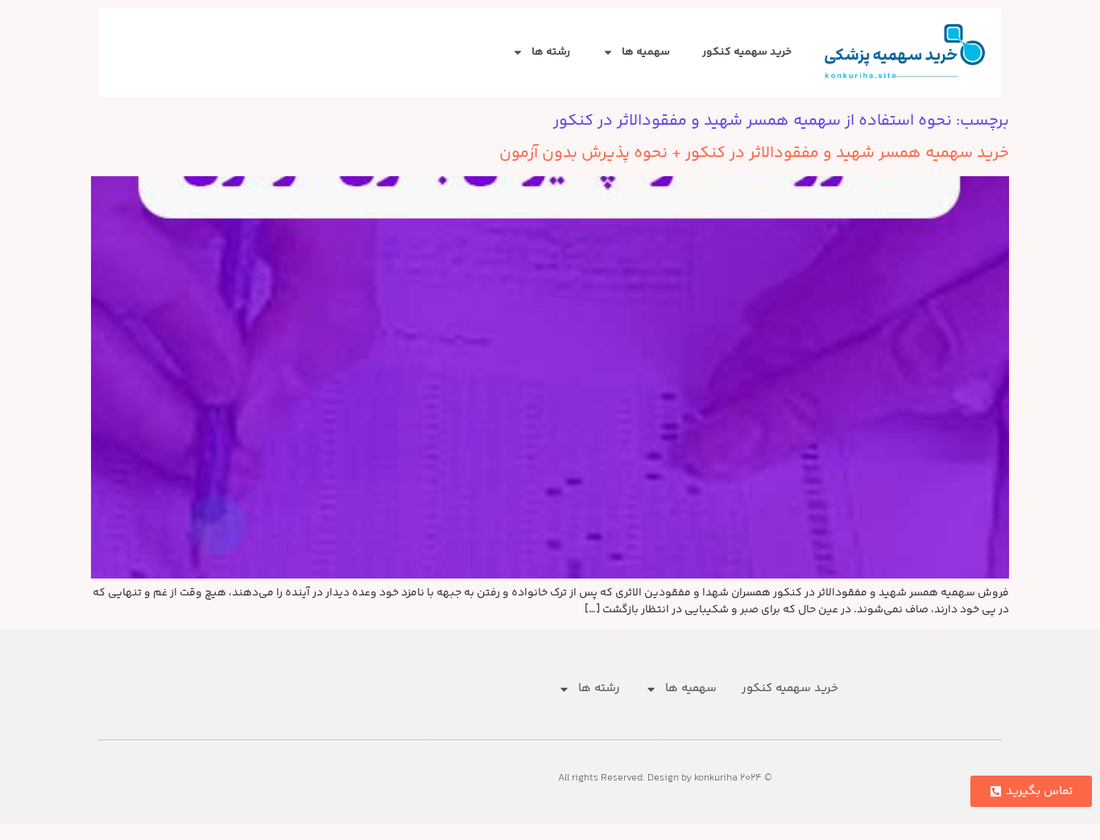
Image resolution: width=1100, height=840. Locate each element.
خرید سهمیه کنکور (747, 52)
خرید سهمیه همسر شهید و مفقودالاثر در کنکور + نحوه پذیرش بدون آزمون (754, 153)
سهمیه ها (646, 52)
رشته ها (550, 52)
